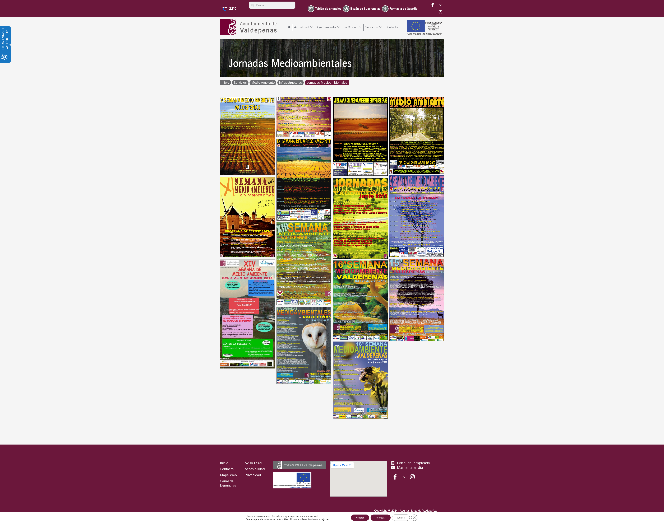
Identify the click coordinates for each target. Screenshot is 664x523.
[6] (303, 117)
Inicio (225, 83)
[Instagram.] (440, 12)
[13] (303, 263)
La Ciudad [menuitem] (350, 27)
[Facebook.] (432, 5)
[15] (416, 300)
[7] (360, 136)
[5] (247, 136)
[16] (360, 300)
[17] (303, 345)
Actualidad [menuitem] (301, 27)
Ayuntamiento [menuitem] (326, 27)
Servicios (240, 83)
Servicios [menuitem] (371, 27)
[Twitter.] (440, 5)
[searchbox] (274, 5)
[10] (416, 216)
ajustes (325, 519)
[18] (360, 380)
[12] (360, 218)
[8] (416, 135)
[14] (247, 313)
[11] (247, 217)
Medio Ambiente (263, 83)
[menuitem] (288, 27)
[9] (303, 180)
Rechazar (380, 517)
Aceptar (360, 517)
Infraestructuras (290, 83)
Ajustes (401, 517)
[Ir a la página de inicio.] (249, 27)
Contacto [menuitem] (392, 27)
